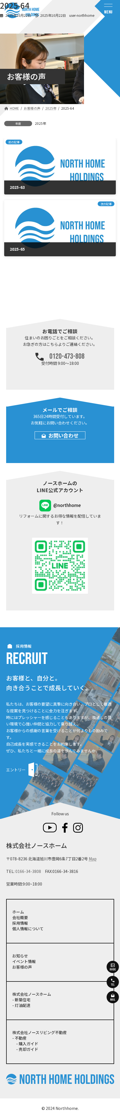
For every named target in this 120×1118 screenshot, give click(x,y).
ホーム (18, 912)
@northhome (67, 505)
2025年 (40, 123)
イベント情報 (24, 961)
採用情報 (20, 923)
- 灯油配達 (21, 1005)
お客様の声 (22, 967)
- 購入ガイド (25, 1043)
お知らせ (20, 956)
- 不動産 (19, 1038)
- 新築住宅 (21, 999)
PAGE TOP (111, 1079)
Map (93, 858)
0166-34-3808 (28, 871)
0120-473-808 (67, 356)
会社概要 (20, 917)
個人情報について (28, 928)
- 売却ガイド (25, 1049)
